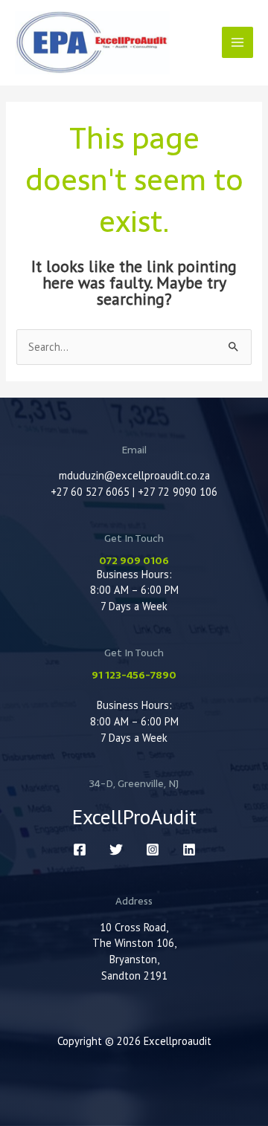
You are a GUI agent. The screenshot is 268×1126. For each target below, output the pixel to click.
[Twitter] (116, 849)
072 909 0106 (134, 560)
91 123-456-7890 (134, 675)
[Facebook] (79, 849)
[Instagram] (152, 849)
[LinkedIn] (189, 849)
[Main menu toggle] (237, 42)
